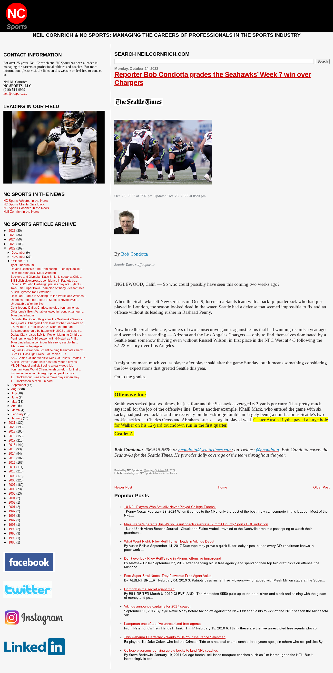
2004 (12, 498)
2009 (12, 476)
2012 (12, 462)
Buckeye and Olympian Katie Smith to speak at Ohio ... (46, 276)
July (14, 393)
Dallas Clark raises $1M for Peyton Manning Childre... (46, 334)
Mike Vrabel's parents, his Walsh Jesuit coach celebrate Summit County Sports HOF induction (196, 524)
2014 (12, 453)
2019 (12, 431)
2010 (12, 471)
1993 (12, 533)
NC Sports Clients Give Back (24, 204)
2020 (12, 427)
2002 (12, 502)
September (19, 385)
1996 (12, 524)
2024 (12, 239)
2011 (12, 467)
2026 (12, 230)
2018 (12, 436)
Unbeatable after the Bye (27, 303)
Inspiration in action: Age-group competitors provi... (44, 373)
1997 (12, 520)
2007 (12, 485)
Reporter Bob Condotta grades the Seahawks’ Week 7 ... (48, 319)
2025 (12, 235)
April (14, 405)
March (15, 410)
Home (222, 487)
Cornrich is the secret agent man (149, 589)
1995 (12, 529)
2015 (12, 449)
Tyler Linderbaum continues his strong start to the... (44, 342)
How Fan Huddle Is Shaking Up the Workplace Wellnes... (48, 295)
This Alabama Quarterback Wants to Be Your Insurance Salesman (174, 637)
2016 (12, 445)
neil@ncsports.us (15, 93)
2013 (12, 458)
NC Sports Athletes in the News (158, 473)
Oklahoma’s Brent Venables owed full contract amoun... (47, 311)
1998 (12, 515)
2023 (12, 244)
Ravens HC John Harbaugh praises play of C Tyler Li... (47, 284)
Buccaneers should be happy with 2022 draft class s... (46, 330)
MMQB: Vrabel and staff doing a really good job (42, 365)
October (17, 261)
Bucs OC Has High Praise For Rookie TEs (38, 354)
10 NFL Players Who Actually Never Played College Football (170, 507)
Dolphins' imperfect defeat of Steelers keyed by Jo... (45, 299)
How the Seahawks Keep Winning (33, 272)
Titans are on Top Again (26, 346)
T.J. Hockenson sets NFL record (32, 381)
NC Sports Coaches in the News (26, 208)
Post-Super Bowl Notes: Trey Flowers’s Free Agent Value (168, 576)
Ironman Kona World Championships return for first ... (46, 369)
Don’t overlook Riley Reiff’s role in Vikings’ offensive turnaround (172, 558)
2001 (12, 507)
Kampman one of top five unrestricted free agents (162, 624)
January (17, 418)
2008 (12, 480)
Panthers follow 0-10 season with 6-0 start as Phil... (44, 338)
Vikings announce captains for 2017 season (157, 606)
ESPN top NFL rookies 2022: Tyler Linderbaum (42, 326)
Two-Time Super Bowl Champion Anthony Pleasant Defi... (49, 288)
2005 (12, 493)
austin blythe (131, 473)
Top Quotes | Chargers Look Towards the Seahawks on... (48, 323)
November (18, 256)
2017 (12, 440)
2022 (12, 248)
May (14, 401)
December (18, 252)
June (15, 397)
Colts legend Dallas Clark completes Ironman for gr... (45, 307)
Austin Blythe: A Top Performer (30, 292)
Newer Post (123, 487)
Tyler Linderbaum (22, 265)
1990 (12, 538)
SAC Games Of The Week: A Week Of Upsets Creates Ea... (49, 358)
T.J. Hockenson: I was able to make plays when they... (46, 377)
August (16, 389)
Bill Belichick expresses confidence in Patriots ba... (44, 280)
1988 (12, 542)
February (17, 414)
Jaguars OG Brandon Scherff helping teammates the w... (48, 350)
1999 (12, 511)
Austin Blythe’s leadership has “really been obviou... (45, 361)
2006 (12, 489)
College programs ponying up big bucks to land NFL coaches (171, 650)
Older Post (321, 487)
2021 (12, 422)
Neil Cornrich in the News (21, 211)
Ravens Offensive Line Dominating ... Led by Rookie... (46, 268)
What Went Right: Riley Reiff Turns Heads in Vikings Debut (169, 541)
